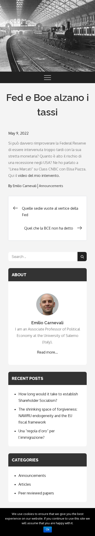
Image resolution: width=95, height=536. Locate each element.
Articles (24, 484)
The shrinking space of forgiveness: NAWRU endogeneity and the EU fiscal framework (47, 415)
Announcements (51, 186)
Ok (47, 529)
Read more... (47, 352)
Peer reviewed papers (36, 493)
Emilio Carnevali (24, 186)
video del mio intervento (38, 175)
